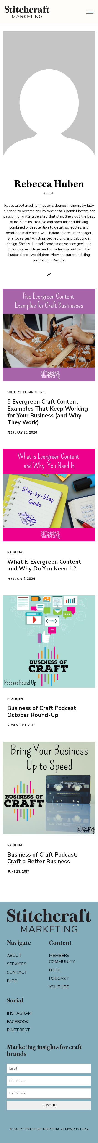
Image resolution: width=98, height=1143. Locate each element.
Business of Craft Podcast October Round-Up (41, 711)
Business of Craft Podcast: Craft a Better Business (42, 858)
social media (17, 392)
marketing (36, 392)
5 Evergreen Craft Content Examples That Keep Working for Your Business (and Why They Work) (47, 412)
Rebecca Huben (49, 183)
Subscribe (49, 1105)
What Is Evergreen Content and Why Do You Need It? (44, 565)
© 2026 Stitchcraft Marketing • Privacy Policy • (49, 1129)
